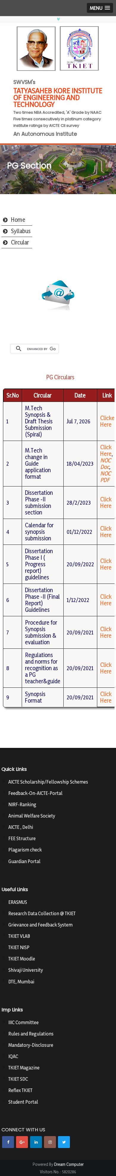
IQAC (13, 1056)
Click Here (106, 450)
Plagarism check (25, 850)
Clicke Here (107, 421)
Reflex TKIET (20, 1090)
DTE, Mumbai (21, 982)
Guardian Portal (24, 861)
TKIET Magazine (24, 1068)
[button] (100, 8)
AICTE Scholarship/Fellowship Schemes (48, 782)
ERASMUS (17, 902)
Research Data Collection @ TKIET (42, 913)
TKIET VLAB (19, 936)
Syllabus (21, 231)
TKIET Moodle (21, 959)
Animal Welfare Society (31, 816)
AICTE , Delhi (20, 827)
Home (18, 219)
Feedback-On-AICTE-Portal (35, 793)
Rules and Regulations (31, 1034)
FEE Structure (22, 838)
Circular (20, 242)
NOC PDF (105, 476)
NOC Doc (105, 463)
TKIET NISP (18, 947)
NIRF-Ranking (22, 804)
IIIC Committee (23, 1022)
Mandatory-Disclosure (30, 1045)
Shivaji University (25, 970)
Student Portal (23, 1102)
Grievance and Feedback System (40, 925)
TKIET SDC (18, 1079)
